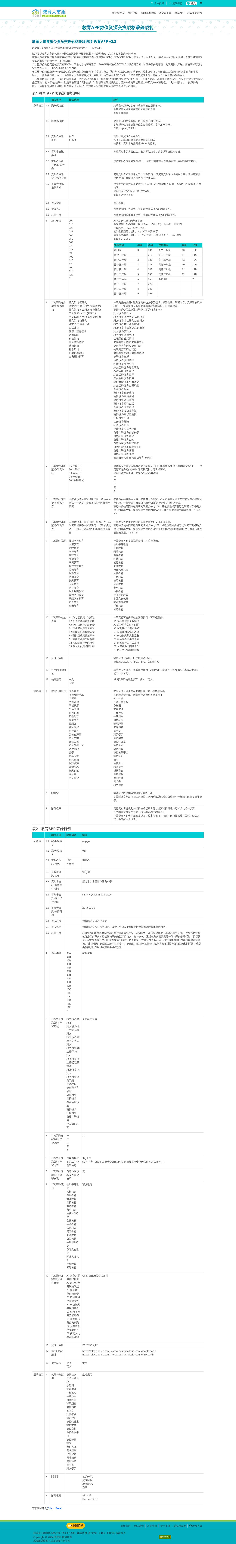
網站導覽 (139, 1525)
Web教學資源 (148, 12)
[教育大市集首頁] (49, 12)
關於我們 (125, 1525)
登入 (193, 3)
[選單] (201, 3)
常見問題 (152, 1525)
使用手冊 (165, 1525)
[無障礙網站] (165, 1537)
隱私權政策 (180, 1525)
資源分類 (132, 12)
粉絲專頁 (197, 1525)
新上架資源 (118, 12)
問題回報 (78, 1525)
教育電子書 (165, 12)
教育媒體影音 (194, 12)
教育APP (179, 12)
